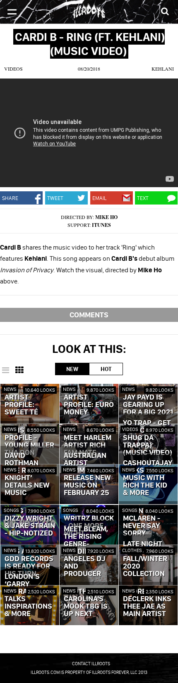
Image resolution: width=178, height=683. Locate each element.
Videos (13, 68)
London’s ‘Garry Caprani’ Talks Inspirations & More (28, 595)
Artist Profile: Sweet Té (21, 404)
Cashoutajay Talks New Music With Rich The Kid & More (147, 478)
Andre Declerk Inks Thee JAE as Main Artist (147, 603)
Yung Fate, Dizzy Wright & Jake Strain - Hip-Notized (30, 522)
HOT (106, 369)
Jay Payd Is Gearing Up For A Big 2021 (148, 404)
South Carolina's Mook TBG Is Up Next (86, 603)
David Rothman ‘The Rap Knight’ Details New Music (27, 474)
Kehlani (163, 68)
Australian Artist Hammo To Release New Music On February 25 (87, 474)
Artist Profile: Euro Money (89, 404)
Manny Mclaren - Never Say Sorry (141, 522)
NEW (72, 369)
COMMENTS (89, 314)
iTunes (101, 224)
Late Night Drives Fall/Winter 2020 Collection (145, 559)
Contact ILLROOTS (91, 663)
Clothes (132, 550)
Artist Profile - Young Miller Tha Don (29, 441)
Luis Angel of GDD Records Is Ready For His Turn (29, 562)
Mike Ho (106, 217)
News (10, 389)
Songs (11, 510)
